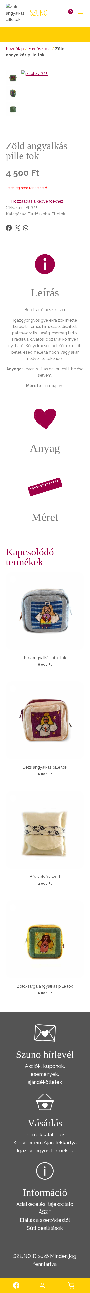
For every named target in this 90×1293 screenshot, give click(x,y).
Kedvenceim (28, 1143)
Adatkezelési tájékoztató (45, 1204)
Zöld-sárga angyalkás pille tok (45, 986)
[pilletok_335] (53, 101)
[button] (35, 201)
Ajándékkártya (60, 1143)
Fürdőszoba (39, 48)
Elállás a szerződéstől (45, 1220)
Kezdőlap (15, 48)
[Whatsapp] (26, 228)
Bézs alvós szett (45, 876)
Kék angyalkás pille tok (45, 657)
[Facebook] (9, 228)
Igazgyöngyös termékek (45, 1151)
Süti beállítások (45, 1228)
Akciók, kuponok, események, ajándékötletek (45, 1074)
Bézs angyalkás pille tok (45, 767)
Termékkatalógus (45, 1135)
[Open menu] (80, 13)
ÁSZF (45, 1212)
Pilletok (58, 214)
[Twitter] (17, 228)
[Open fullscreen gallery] (79, 128)
